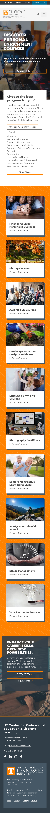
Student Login (39, 2)
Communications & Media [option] (20, 145)
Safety (25, 801)
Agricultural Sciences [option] (17, 139)
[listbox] (25, 151)
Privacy (17, 801)
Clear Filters (25, 172)
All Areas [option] (11, 136)
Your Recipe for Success (24, 612)
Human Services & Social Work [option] (22, 160)
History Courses (19, 268)
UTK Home (9, 2)
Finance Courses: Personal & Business (22, 225)
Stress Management (22, 571)
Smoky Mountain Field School (23, 528)
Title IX (34, 801)
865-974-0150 (16, 751)
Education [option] (12, 151)
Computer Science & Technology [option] (23, 148)
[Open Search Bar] (38, 14)
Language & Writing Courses (22, 397)
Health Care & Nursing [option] (18, 157)
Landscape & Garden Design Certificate (22, 353)
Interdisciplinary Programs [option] (20, 163)
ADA (9, 801)
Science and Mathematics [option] (20, 166)
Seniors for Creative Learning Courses (22, 483)
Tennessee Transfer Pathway (23, 795)
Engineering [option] (13, 154)
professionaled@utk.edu (20, 746)
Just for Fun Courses (22, 309)
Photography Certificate (24, 440)
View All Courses (23, 2)
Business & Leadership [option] (18, 142)
